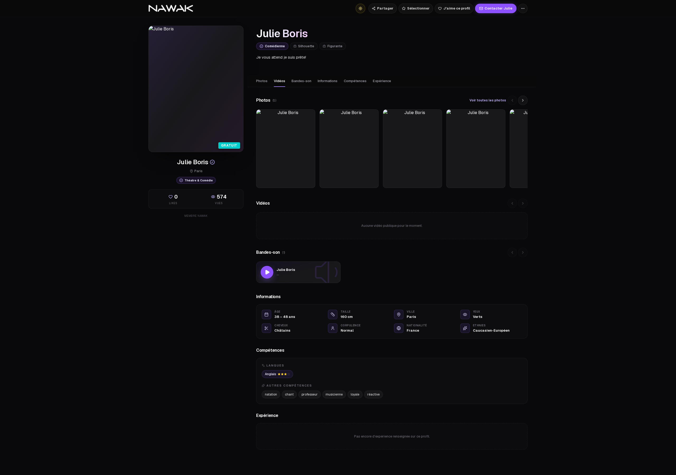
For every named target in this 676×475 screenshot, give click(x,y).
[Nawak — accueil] (170, 8)
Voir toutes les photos (488, 100)
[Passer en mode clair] (360, 8)
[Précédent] (512, 100)
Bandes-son (301, 81)
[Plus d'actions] (523, 8)
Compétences (355, 81)
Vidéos (279, 81)
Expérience (382, 81)
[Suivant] (523, 100)
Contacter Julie (498, 8)
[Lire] (267, 272)
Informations (327, 81)
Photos (261, 81)
